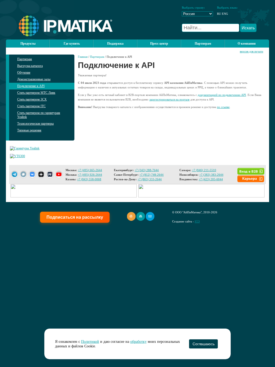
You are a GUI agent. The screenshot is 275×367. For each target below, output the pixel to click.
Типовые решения (29, 130)
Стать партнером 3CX (32, 99)
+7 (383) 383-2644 (211, 174)
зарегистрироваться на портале (169, 99)
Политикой (90, 342)
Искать (248, 28)
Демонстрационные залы (33, 79)
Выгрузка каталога (30, 66)
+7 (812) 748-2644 (151, 174)
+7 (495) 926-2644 (90, 174)
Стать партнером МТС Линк (36, 93)
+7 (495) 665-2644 (90, 170)
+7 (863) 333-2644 (150, 179)
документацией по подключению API (222, 94)
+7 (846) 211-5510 (204, 170)
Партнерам (24, 59)
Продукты (27, 43)
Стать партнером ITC (31, 106)
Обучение (23, 72)
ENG (225, 13)
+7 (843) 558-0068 (89, 179)
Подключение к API (31, 86)
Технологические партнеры (35, 123)
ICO (197, 221)
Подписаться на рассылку (74, 217)
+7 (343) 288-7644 (147, 170)
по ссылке (223, 107)
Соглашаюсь (203, 344)
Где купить (72, 43)
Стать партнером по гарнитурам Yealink (38, 115)
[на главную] (59, 35)
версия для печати (251, 51)
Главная (83, 56)
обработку (138, 342)
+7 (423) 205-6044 (211, 179)
